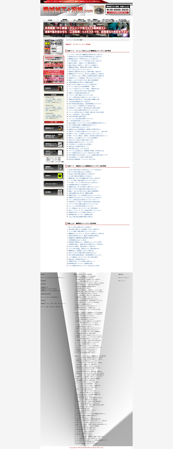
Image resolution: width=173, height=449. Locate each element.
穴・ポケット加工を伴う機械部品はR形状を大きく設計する (85, 54)
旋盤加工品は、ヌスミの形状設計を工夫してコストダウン (85, 195)
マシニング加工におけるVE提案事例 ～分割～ (82, 86)
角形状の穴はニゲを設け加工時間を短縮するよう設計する (85, 56)
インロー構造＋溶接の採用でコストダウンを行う (83, 180)
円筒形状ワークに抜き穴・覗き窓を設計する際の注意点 (84, 108)
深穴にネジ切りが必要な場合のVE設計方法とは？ (83, 189)
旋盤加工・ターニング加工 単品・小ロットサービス (53, 62)
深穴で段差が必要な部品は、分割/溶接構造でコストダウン (85, 103)
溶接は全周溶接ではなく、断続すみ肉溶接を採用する (84, 235)
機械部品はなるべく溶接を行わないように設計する (83, 58)
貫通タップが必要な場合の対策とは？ (79, 93)
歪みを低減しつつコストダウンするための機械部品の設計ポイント (88, 123)
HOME (50, 20)
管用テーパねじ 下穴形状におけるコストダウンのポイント (86, 133)
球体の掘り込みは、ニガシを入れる (79, 148)
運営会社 (121, 274)
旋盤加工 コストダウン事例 (53, 160)
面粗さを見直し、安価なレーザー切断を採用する (83, 63)
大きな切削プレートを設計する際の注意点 (81, 157)
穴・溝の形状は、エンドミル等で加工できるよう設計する (85, 61)
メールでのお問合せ (118, 12)
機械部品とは (53, 128)
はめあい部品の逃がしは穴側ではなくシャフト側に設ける (85, 169)
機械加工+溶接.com (68, 9)
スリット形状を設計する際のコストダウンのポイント (84, 97)
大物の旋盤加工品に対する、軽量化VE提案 (81, 82)
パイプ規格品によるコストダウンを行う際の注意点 (83, 208)
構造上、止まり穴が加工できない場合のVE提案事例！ (84, 80)
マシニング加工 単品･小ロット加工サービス (53, 77)
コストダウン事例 (50, 99)
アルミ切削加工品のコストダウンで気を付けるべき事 (84, 153)
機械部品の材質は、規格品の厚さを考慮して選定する (84, 67)
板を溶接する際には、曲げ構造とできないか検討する (84, 229)
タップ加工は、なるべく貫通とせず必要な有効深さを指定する (86, 76)
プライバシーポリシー (53, 184)
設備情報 (53, 88)
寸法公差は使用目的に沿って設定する (79, 101)
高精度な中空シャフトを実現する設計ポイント (82, 212)
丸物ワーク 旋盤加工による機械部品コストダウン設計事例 (89, 312)
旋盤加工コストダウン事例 (93, 20)
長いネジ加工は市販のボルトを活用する (80, 172)
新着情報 (44, 284)
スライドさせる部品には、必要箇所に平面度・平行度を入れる (86, 150)
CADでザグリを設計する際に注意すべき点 (81, 140)
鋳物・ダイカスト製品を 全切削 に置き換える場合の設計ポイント (88, 135)
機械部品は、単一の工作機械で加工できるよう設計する (84, 178)
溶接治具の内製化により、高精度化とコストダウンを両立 (85, 242)
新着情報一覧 (54, 122)
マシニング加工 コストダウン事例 (55, 161)
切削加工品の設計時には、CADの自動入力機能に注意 (84, 99)
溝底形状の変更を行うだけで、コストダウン (81, 142)
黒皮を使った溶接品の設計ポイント (79, 146)
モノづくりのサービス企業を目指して (122, 20)
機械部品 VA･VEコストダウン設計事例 (53, 152)
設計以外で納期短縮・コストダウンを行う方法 (82, 159)
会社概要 (53, 192)
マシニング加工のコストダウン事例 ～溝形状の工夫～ (84, 88)
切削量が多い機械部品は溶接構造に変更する (81, 238)
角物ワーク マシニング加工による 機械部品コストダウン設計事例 (91, 355)
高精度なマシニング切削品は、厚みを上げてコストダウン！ (86, 78)
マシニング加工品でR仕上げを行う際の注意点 (82, 91)
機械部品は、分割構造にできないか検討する (81, 250)
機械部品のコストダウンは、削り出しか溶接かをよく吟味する (86, 73)
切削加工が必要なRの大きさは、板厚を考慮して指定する (85, 71)
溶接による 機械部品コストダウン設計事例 (85, 276)
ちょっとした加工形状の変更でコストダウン (81, 118)
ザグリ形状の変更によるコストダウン (79, 127)
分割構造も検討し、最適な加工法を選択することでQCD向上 (86, 244)
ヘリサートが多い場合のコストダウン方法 (81, 95)
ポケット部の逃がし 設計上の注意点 (79, 114)
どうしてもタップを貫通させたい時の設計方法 (82, 105)
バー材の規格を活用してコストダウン (79, 120)
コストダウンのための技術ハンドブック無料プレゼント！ (53, 47)
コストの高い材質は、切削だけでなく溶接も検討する (84, 248)
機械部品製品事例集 (53, 167)
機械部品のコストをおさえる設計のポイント (53, 144)
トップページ (69, 40)
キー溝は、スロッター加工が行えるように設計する (83, 182)
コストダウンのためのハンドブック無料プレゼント (53, 277)
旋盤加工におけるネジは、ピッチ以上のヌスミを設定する (85, 197)
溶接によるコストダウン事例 (79, 20)
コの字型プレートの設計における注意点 (80, 144)
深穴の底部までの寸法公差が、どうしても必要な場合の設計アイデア (88, 155)
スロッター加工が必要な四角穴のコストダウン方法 (83, 110)
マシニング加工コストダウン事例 (108, 20)
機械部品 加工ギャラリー (65, 20)
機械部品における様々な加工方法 (53, 136)
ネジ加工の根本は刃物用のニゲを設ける (80, 176)
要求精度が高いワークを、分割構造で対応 (81, 214)
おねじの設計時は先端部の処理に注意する (81, 216)
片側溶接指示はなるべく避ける (77, 240)
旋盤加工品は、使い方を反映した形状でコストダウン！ (84, 186)
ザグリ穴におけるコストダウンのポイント (81, 69)
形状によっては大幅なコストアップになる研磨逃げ (83, 138)
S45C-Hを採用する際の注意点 (77, 116)
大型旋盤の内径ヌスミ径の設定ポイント (80, 184)
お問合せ (53, 175)
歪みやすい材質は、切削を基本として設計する (82, 246)
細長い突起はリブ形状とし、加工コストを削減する (83, 65)
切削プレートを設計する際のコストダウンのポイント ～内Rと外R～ (88, 131)
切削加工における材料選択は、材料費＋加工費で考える (84, 129)
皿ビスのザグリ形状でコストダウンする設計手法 (83, 84)
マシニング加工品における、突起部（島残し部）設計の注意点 (86, 112)
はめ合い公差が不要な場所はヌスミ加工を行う (82, 174)
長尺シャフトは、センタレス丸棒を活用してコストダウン (85, 210)
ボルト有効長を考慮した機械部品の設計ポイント (83, 125)
